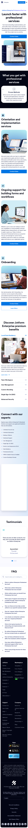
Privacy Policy (14, 808)
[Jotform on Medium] (11, 824)
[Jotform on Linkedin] (8, 824)
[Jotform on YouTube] (20, 824)
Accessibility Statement (14, 815)
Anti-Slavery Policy (14, 819)
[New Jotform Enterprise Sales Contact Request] (14, 487)
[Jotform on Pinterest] (17, 824)
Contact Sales (21, 2)
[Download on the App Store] (14, 750)
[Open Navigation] (26, 2)
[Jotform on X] (5, 824)
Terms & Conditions (14, 805)
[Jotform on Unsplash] (25, 824)
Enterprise (6, 2)
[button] (3, 89)
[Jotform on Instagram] (23, 824)
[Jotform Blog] (14, 824)
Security (14, 812)
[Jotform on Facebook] (3, 824)
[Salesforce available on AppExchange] (14, 756)
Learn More (14, 308)
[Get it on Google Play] (14, 745)
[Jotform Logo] (2, 2)
